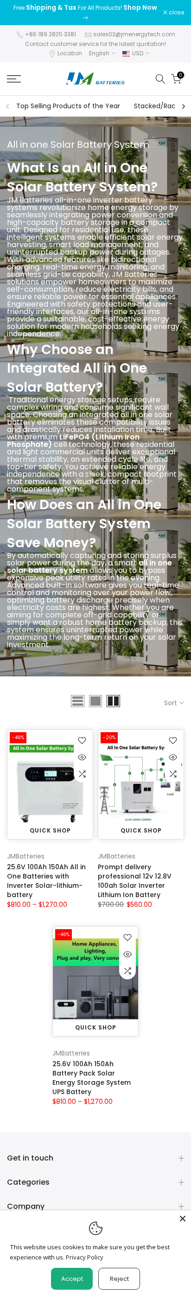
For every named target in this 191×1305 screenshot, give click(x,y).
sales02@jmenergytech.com (134, 34)
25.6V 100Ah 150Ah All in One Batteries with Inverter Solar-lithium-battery (46, 880)
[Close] (182, 1218)
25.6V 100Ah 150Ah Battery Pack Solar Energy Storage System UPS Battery (91, 1077)
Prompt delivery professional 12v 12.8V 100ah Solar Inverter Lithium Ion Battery (135, 880)
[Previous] (8, 106)
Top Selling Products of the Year (68, 106)
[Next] (183, 106)
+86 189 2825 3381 (50, 34)
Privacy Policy (84, 1257)
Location (69, 53)
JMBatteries (26, 856)
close (175, 12)
